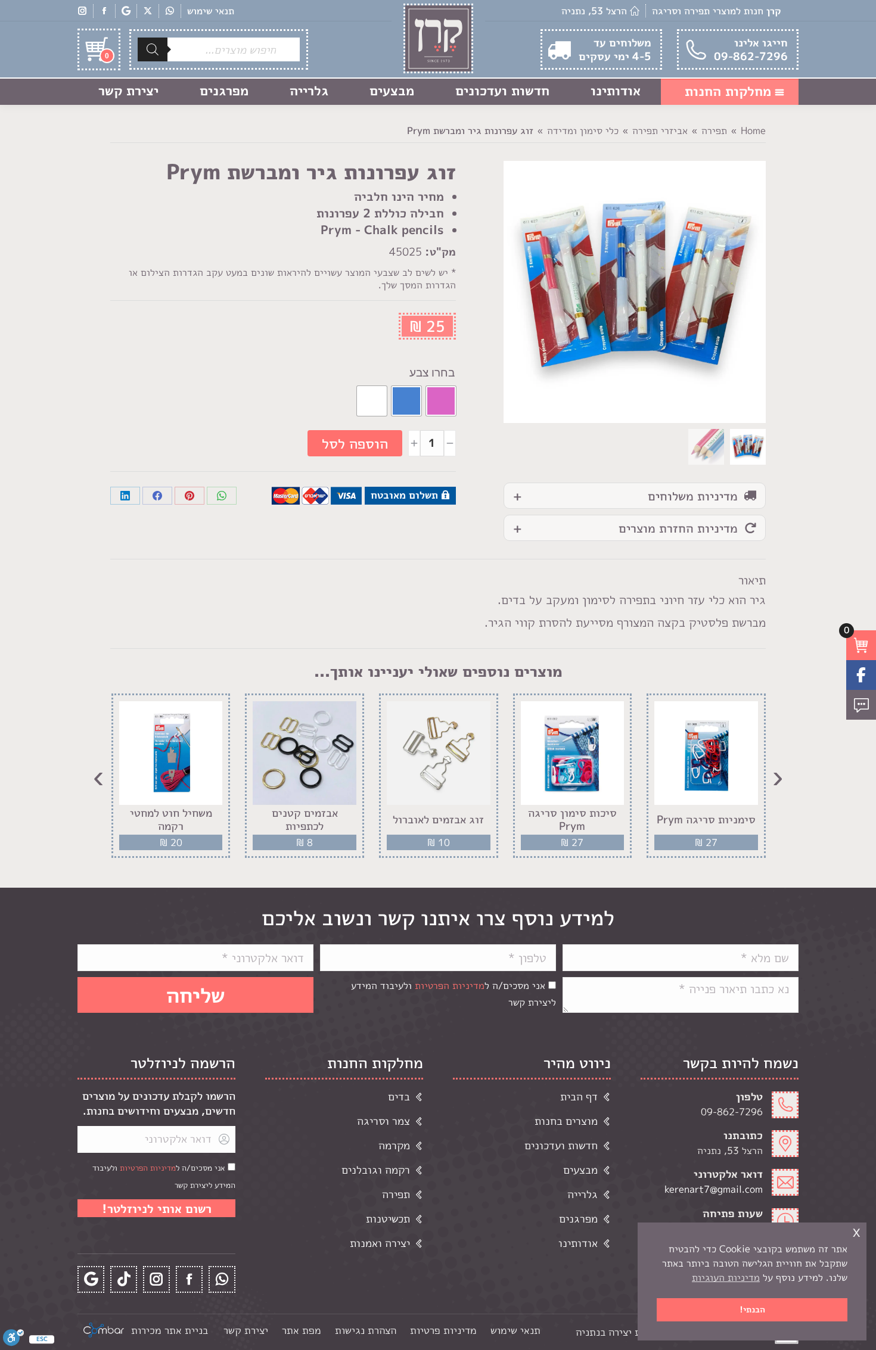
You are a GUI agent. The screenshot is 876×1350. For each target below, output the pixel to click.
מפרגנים (578, 1218)
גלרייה (582, 1194)
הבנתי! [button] (752, 1309)
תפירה (396, 1194)
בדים (399, 1096)
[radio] (441, 401)
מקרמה (394, 1145)
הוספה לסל (355, 443)
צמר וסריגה (383, 1120)
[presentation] (778, 775)
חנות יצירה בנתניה (615, 1332)
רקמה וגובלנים (375, 1169)
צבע (418, 372)
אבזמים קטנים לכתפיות (305, 819)
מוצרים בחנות (566, 1120)
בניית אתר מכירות (169, 1330)
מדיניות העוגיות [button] (726, 1277)
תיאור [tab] (752, 579)
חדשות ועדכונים (561, 1145)
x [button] (856, 1231)
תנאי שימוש (210, 10)
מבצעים (580, 1169)
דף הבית (579, 1096)
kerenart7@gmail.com (713, 1189)
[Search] (152, 49)
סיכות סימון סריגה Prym (572, 819)
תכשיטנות (388, 1218)
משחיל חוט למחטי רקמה (171, 819)
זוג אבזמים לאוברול (438, 819)
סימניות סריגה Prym (706, 819)
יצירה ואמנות (380, 1243)
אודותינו (578, 1243)
